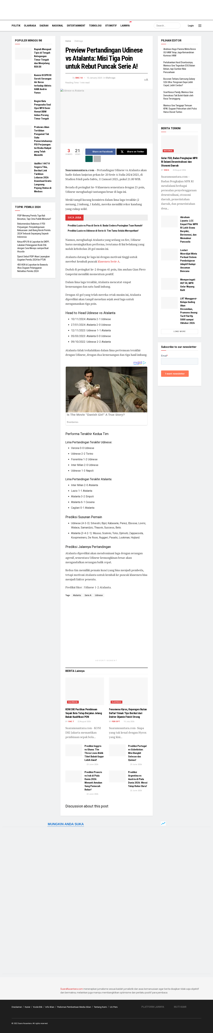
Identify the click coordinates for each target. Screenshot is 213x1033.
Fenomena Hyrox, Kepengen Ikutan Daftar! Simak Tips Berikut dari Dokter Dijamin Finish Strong (128, 713)
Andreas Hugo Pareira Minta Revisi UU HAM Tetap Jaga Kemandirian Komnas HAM (179, 52)
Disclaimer (17, 1007)
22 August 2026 (84, 721)
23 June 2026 (92, 764)
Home (68, 41)
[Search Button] (178, 26)
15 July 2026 (128, 721)
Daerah (44, 25)
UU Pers (113, 1007)
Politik (16, 25)
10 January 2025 (94, 78)
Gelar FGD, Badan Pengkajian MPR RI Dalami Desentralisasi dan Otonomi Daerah (179, 162)
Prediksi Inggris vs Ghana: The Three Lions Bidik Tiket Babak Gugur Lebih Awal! (94, 753)
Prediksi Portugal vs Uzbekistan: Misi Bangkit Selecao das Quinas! (137, 753)
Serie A (88, 595)
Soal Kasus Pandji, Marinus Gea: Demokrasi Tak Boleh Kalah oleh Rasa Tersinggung (178, 95)
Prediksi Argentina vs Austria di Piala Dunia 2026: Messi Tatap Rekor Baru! (137, 779)
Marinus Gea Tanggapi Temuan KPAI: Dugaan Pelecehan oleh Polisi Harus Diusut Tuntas (180, 108)
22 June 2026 (92, 794)
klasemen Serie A (108, 261)
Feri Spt (116, 721)
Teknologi (95, 25)
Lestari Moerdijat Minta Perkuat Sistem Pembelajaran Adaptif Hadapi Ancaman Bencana (188, 261)
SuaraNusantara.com (71, 989)
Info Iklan (49, 1007)
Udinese (99, 595)
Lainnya (125, 25)
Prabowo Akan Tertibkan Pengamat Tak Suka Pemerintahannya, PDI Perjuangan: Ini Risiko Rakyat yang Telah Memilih (43, 141)
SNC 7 (71, 721)
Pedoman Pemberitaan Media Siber (74, 1007)
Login (190, 25)
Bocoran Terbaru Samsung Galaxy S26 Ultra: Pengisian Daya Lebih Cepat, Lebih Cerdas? (179, 82)
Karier (27, 1007)
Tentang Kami (100, 1007)
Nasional (57, 25)
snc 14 (79, 78)
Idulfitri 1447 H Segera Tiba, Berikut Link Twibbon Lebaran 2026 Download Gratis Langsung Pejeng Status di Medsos (42, 177)
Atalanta (77, 595)
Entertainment (76, 25)
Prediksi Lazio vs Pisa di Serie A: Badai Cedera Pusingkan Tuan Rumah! (105, 225)
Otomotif (111, 25)
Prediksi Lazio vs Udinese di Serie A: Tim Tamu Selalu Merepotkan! (103, 230)
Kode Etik (37, 1007)
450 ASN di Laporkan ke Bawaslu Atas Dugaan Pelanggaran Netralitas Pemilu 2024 (32, 267)
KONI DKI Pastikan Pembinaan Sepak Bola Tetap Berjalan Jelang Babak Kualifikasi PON (83, 713)
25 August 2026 (179, 170)
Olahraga (30, 25)
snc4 (166, 170)
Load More (180, 331)
